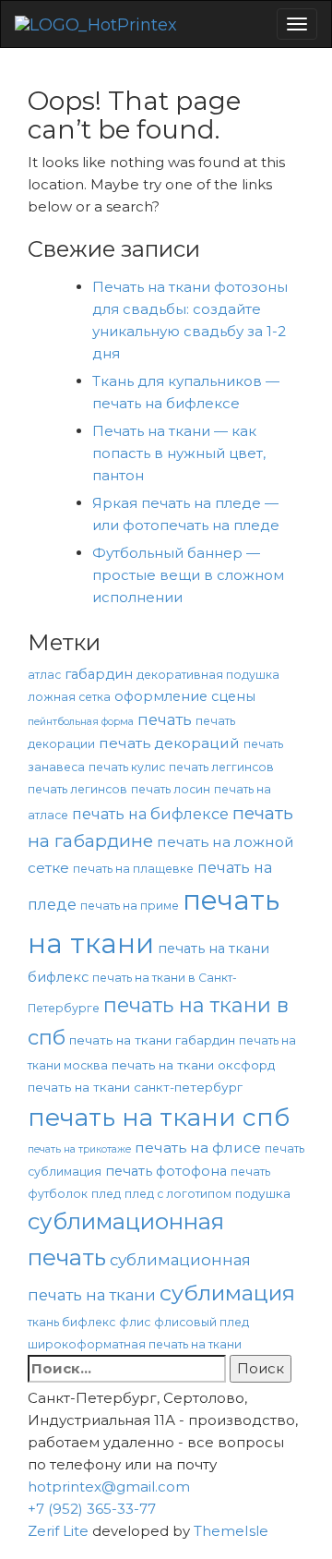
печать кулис (127, 767)
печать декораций (169, 743)
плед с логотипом (178, 1194)
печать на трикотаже (79, 1149)
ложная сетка (69, 697)
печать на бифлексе (150, 813)
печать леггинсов (221, 767)
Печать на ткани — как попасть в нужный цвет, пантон (179, 453)
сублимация (227, 1292)
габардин (99, 674)
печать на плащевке (133, 869)
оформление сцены (184, 696)
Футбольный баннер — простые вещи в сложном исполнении (188, 575)
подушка (262, 1193)
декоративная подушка (207, 675)
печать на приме (129, 905)
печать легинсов (77, 789)
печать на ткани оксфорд (193, 1064)
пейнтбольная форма (81, 722)
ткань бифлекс (71, 1322)
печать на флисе (198, 1147)
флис (134, 1322)
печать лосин (170, 789)
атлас (44, 675)
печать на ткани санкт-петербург (135, 1087)
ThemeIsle (231, 1531)
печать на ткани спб (159, 1117)
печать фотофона (166, 1171)
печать (164, 719)
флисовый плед (201, 1322)
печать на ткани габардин (152, 1040)
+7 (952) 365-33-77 (92, 1508)
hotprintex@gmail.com (109, 1486)
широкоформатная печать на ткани (135, 1344)
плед (106, 1194)
